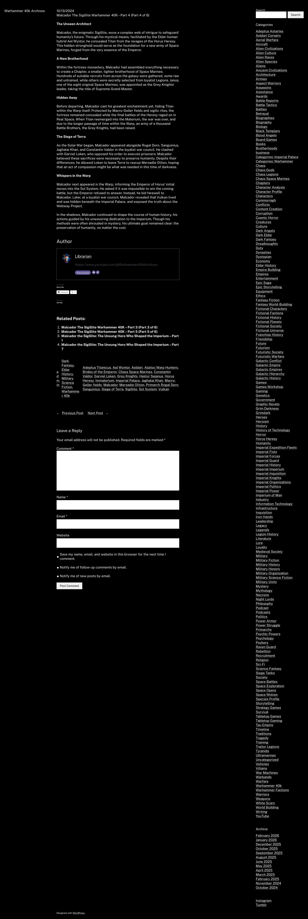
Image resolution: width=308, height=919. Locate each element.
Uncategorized (267, 760)
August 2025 (266, 857)
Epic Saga (263, 283)
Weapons (263, 799)
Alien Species (266, 61)
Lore (259, 543)
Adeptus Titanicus (97, 367)
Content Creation (269, 209)
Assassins (263, 87)
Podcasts (263, 612)
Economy (263, 261)
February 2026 (267, 835)
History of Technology (273, 430)
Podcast (262, 608)
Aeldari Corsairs (268, 35)
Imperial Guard (267, 460)
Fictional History (268, 317)
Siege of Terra (112, 389)
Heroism (262, 421)
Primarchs (264, 629)
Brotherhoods (266, 148)
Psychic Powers (268, 634)
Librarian (83, 256)
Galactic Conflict (269, 361)
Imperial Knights (268, 478)
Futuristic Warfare (270, 356)
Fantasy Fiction (267, 300)
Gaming (262, 391)
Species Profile (267, 699)
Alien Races (265, 57)
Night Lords (265, 599)
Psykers (262, 643)
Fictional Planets (269, 322)
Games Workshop (269, 387)
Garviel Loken (105, 376)
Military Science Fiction (68, 382)
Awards (261, 96)
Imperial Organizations (273, 482)
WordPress (79, 913)
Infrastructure (266, 508)
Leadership (264, 521)
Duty (259, 248)
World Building (267, 807)
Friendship (264, 339)
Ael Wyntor (121, 367)
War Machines (267, 773)
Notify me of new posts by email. (85, 576)
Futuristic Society (269, 352)
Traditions (263, 734)
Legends (262, 530)
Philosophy (264, 603)
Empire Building (268, 270)
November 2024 (268, 883)
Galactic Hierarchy (270, 374)
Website (63, 535)
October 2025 (267, 848)
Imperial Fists (266, 452)
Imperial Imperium (270, 469)
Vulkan (163, 389)
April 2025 (264, 870)
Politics (261, 616)
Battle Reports (267, 100)
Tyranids (262, 751)
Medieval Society (269, 551)
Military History (268, 564)
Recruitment (265, 656)
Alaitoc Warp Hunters (161, 367)
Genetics (263, 395)
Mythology (264, 590)
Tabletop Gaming (269, 721)
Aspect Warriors (268, 83)
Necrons (262, 595)
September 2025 (269, 853)
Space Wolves (267, 695)
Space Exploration (270, 686)
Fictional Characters (271, 309)
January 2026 (266, 840)
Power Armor (266, 621)
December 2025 (268, 844)
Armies (261, 79)
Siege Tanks (265, 673)
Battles (261, 109)
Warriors (262, 794)
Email (62, 516)
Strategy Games (268, 708)
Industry (262, 499)
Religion (262, 660)
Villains (261, 768)
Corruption (264, 213)
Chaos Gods (265, 170)
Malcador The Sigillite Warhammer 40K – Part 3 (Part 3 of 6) (109, 327)
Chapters (263, 183)
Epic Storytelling (269, 287)
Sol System (148, 389)
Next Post (95, 413)
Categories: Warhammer (274, 161)
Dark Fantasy (266, 239)
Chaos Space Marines (135, 372)
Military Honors (268, 569)
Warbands (264, 777)
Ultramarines (266, 755)
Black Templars (268, 131)
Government (265, 400)
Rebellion (263, 651)
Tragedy (262, 738)
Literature (263, 538)
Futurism (263, 348)
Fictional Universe (270, 330)
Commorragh (266, 200)
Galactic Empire (268, 365)
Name (62, 497)
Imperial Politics (268, 486)
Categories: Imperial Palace (277, 157)
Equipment (264, 291)
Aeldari (137, 367)
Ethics (260, 296)
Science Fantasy (268, 669)
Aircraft (262, 44)
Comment (65, 448)
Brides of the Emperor (100, 372)
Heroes (261, 417)
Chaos (260, 166)
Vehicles (262, 764)
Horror (261, 434)
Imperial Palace (128, 380)
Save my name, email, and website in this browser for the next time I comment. (113, 556)
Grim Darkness (267, 408)
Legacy (261, 525)
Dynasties (263, 252)
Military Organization (272, 573)
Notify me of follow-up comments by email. (93, 567)
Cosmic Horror (267, 218)
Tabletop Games (268, 716)
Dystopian (263, 257)
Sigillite (131, 389)
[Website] (97, 272)
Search (260, 10)
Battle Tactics (266, 105)
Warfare (262, 781)
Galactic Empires (269, 369)
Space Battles (266, 682)
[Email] (94, 272)
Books (261, 144)
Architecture (266, 74)
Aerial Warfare (267, 40)
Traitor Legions (267, 747)
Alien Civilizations (269, 48)
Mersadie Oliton (131, 385)
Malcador (110, 385)
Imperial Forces (268, 456)
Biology (261, 127)
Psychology (265, 638)
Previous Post (72, 413)
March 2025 (265, 874)
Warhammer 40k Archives (24, 11)
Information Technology (274, 504)
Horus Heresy (266, 439)
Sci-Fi (260, 664)
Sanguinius (91, 389)
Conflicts (263, 205)
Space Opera (266, 690)
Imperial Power (267, 491)
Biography (264, 122)
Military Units (266, 582)
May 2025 (264, 866)
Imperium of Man (269, 495)
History (261, 426)
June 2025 (264, 861)
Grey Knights (127, 376)
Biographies (265, 118)
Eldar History (266, 265)
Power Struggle (268, 625)
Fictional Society (269, 326)
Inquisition (264, 512)
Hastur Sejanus (151, 376)
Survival (262, 712)
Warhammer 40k (269, 786)
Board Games (266, 140)
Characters (264, 196)
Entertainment (267, 278)
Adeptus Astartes (269, 31)
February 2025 (267, 879)
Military (262, 556)
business (263, 153)
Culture (261, 226)
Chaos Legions (267, 174)
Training (262, 742)
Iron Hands (264, 517)
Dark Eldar (264, 235)
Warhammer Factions (272, 790)
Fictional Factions (269, 313)
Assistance (264, 92)
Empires (262, 274)
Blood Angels (266, 135)
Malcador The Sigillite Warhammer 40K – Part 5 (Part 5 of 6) (109, 332)
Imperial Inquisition (271, 473)
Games (261, 382)
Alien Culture (266, 53)
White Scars (265, 803)
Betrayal (262, 114)
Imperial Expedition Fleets (276, 447)
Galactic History (268, 378)
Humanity (263, 443)
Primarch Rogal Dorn (162, 385)
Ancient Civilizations (271, 70)
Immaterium (104, 380)
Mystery (262, 586)
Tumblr (261, 905)
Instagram (263, 900)
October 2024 (267, 887)
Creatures (263, 222)
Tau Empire (264, 725)
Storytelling (265, 703)
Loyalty (261, 547)
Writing (261, 812)
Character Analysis (270, 187)
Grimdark (263, 413)
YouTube (262, 816)
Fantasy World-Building (274, 304)
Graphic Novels (267, 404)
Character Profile (269, 192)
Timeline (262, 729)
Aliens (261, 66)
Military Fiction (267, 560)
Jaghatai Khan (152, 380)
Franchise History (269, 335)
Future (261, 343)
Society (262, 677)
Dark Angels (265, 231)
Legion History (267, 534)
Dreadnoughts (267, 244)
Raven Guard (266, 647)
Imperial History (268, 465)
